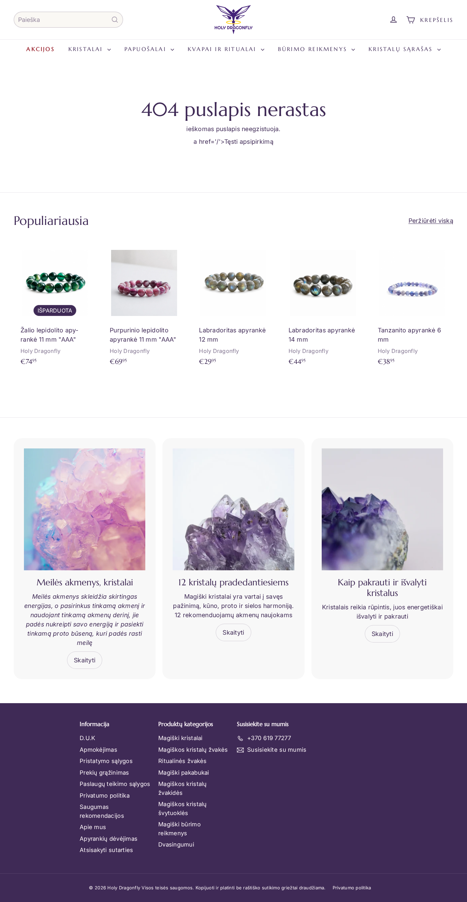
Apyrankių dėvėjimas (108, 838)
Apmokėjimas (98, 749)
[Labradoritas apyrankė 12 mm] (233, 307)
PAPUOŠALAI (146, 49)
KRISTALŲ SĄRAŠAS (402, 49)
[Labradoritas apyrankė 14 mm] (323, 307)
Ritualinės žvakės (182, 761)
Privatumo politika (105, 795)
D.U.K (87, 738)
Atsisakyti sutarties (106, 850)
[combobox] (68, 20)
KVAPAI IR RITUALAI (223, 49)
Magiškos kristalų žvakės (193, 749)
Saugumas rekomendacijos (102, 811)
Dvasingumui (176, 844)
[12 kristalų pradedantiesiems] (233, 509)
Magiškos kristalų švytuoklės (182, 808)
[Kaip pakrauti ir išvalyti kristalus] (382, 509)
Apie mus (93, 827)
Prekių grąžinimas (104, 772)
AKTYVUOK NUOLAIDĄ (417, 852)
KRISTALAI (87, 49)
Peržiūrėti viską (431, 220)
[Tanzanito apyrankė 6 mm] (412, 307)
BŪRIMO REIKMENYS (314, 49)
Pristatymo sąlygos (106, 761)
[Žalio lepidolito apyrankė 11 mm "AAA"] (55, 307)
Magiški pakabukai (183, 772)
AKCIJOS (40, 49)
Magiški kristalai (180, 738)
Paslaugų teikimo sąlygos (115, 783)
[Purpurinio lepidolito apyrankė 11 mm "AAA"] (144, 307)
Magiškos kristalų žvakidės (182, 788)
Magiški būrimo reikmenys (179, 829)
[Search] (115, 20)
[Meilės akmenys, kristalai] (84, 509)
